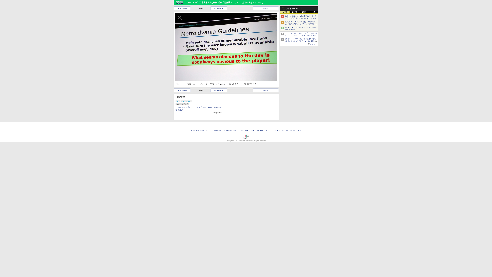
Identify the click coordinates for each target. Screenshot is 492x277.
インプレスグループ (273, 130)
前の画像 (183, 8)
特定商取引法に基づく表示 (292, 130)
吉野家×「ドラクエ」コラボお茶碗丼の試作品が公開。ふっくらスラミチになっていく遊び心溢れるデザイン (301, 41)
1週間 (304, 12)
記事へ (266, 8)
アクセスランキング (294, 9)
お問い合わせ (216, 130)
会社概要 (260, 130)
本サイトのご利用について (200, 130)
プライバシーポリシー (246, 130)
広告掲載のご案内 (230, 130)
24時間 (294, 12)
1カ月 (314, 12)
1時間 (285, 12)
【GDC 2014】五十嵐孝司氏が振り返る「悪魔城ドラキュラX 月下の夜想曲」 (221, 2)
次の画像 (217, 8)
